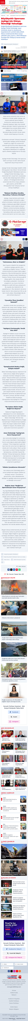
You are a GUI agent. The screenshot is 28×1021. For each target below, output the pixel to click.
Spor (8, 15)
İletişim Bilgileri (14, 1009)
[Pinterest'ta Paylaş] (17, 570)
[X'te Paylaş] (5, 47)
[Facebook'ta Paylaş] (2, 47)
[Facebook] (9, 971)
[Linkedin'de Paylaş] (14, 570)
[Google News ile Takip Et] (24, 71)
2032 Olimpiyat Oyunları (19, 559)
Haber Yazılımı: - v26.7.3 (13, 1019)
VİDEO (5, 964)
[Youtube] (17, 971)
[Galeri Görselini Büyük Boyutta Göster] (14, 104)
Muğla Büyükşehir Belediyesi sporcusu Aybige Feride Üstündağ (15, 557)
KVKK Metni (14, 1007)
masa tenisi (6, 559)
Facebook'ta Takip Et (15, 949)
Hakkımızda (14, 992)
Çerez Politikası (14, 1003)
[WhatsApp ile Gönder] (19, 570)
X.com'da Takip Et (15, 953)
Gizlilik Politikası (14, 1001)
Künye (14, 990)
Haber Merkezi (7, 71)
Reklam (14, 995)
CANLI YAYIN (20, 964)
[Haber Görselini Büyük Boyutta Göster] (14, 61)
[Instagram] (14, 971)
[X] (11, 971)
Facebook (15, 712)
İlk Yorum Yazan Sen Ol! (15, 574)
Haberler (3, 15)
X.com (15, 717)
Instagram (15, 721)
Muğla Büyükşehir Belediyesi (11, 44)
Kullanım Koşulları (14, 998)
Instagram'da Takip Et (15, 957)
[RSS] (20, 971)
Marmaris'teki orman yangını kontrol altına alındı (16, 2)
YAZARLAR (6, 967)
